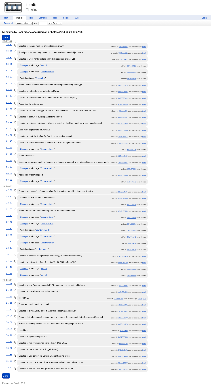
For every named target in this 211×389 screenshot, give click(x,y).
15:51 (9, 361)
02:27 (9, 109)
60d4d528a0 (123, 175)
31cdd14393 (123, 363)
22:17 (9, 248)
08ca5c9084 (123, 130)
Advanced (8, 23)
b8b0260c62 (131, 269)
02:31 (9, 102)
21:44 (9, 283)
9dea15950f (123, 143)
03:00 (9, 64)
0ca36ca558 (123, 356)
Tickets (66, 18)
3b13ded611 (123, 53)
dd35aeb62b (123, 324)
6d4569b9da (123, 92)
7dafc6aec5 (123, 47)
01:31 (9, 167)
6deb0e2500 (123, 263)
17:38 (9, 354)
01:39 (9, 160)
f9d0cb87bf (123, 344)
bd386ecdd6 (131, 72)
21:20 (9, 296)
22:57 (9, 203)
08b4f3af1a (132, 243)
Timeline (19, 18)
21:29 (9, 290)
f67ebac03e (123, 111)
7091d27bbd (118, 298)
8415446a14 (131, 205)
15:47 (9, 367)
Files (31, 18)
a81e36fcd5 (131, 275)
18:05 (9, 254)
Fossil (16, 383)
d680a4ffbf (124, 331)
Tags (55, 18)
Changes (24, 65)
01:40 (9, 147)
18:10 (9, 341)
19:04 (9, 316)
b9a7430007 (123, 117)
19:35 (9, 51)
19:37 (9, 44)
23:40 (9, 190)
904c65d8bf (131, 224)
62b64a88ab (131, 218)
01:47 (9, 128)
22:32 (9, 222)
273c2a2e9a (123, 350)
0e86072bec (123, 98)
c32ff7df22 (124, 59)
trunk (144, 47)
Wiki (77, 18)
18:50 (9, 322)
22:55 (9, 209)
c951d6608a (123, 305)
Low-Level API (47, 223)
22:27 (9, 241)
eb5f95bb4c (131, 79)
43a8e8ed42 (131, 237)
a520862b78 (123, 318)
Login (204, 18)
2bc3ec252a (123, 85)
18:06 (9, 348)
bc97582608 (123, 337)
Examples (40, 78)
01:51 (9, 122)
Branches (43, 18)
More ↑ (6, 37)
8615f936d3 (123, 286)
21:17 (9, 309)
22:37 (9, 215)
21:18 (9, 303)
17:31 (9, 261)
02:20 (9, 115)
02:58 (9, 70)
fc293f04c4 (123, 256)
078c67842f (131, 169)
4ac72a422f (123, 369)
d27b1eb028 (131, 66)
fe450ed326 (131, 150)
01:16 (9, 267)
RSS (23, 383)
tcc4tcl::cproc (42, 249)
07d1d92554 (123, 211)
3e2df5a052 (131, 230)
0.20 (144, 298)
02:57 (9, 77)
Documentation (47, 72)
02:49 (9, 89)
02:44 (9, 96)
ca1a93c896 (123, 292)
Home (7, 18)
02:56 (9, 83)
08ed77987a (131, 250)
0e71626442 (123, 124)
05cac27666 (123, 198)
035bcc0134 (123, 156)
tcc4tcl (32, 4)
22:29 (9, 235)
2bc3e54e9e (123, 192)
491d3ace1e (123, 137)
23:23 (9, 196)
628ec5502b (123, 104)
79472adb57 (123, 162)
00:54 (9, 173)
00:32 (9, 180)
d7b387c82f (123, 311)
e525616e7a (131, 182)
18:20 (9, 335)
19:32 (9, 57)
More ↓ (6, 376)
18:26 (9, 329)
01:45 (9, 135)
